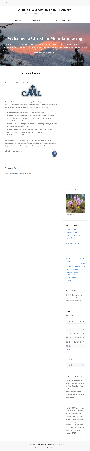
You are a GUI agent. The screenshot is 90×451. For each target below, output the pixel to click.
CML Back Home (21, 20)
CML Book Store (37, 20)
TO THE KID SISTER (73, 232)
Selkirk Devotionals (72, 269)
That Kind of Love (72, 275)
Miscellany (69, 261)
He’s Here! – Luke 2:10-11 (74, 235)
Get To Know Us (53, 20)
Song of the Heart (72, 272)
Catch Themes (51, 448)
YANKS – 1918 (71, 230)
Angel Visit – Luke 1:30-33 (74, 243)
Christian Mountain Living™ (45, 10)
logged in (17, 173)
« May (68, 349)
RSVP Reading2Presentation (77, 265)
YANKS (68, 280)
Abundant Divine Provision (75, 258)
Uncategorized (71, 278)
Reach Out (66, 20)
